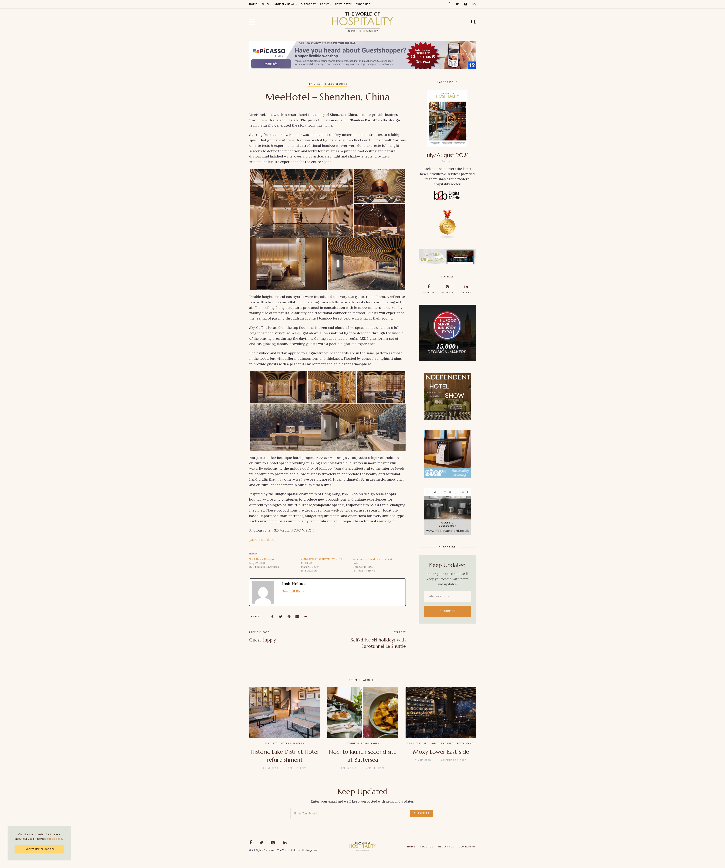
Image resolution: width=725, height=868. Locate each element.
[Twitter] (457, 4)
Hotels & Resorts (335, 84)
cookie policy (55, 839)
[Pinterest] (289, 616)
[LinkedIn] (474, 4)
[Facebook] (449, 4)
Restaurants (370, 743)
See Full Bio (291, 591)
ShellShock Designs (261, 559)
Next (467, 728)
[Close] (66, 830)
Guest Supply (262, 640)
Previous (258, 728)
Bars (410, 743)
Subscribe (447, 611)
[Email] (297, 616)
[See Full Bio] (303, 591)
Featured (314, 84)
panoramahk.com (263, 539)
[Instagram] (465, 4)
